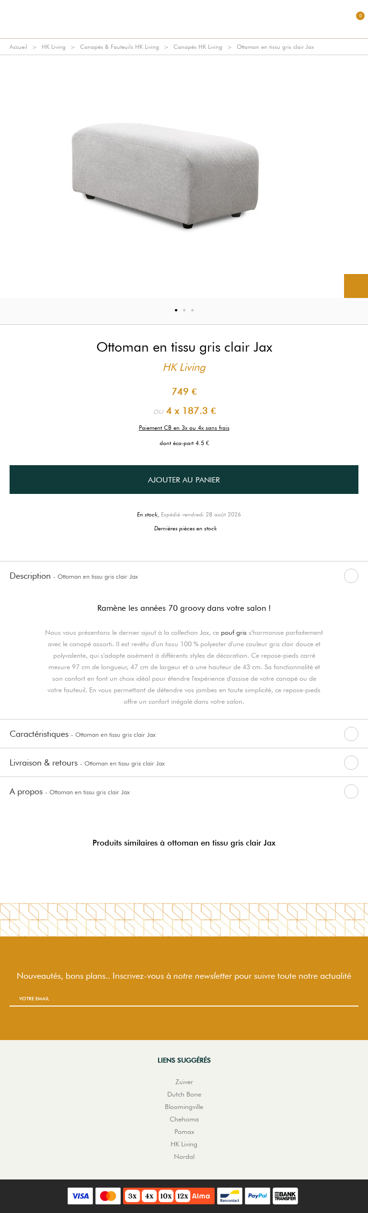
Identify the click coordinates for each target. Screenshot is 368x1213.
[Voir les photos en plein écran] (356, 286)
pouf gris (234, 632)
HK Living (54, 46)
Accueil (18, 46)
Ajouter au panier (184, 479)
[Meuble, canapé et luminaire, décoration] (184, 19)
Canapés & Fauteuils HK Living (119, 46)
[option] (184, 176)
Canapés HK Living (197, 46)
